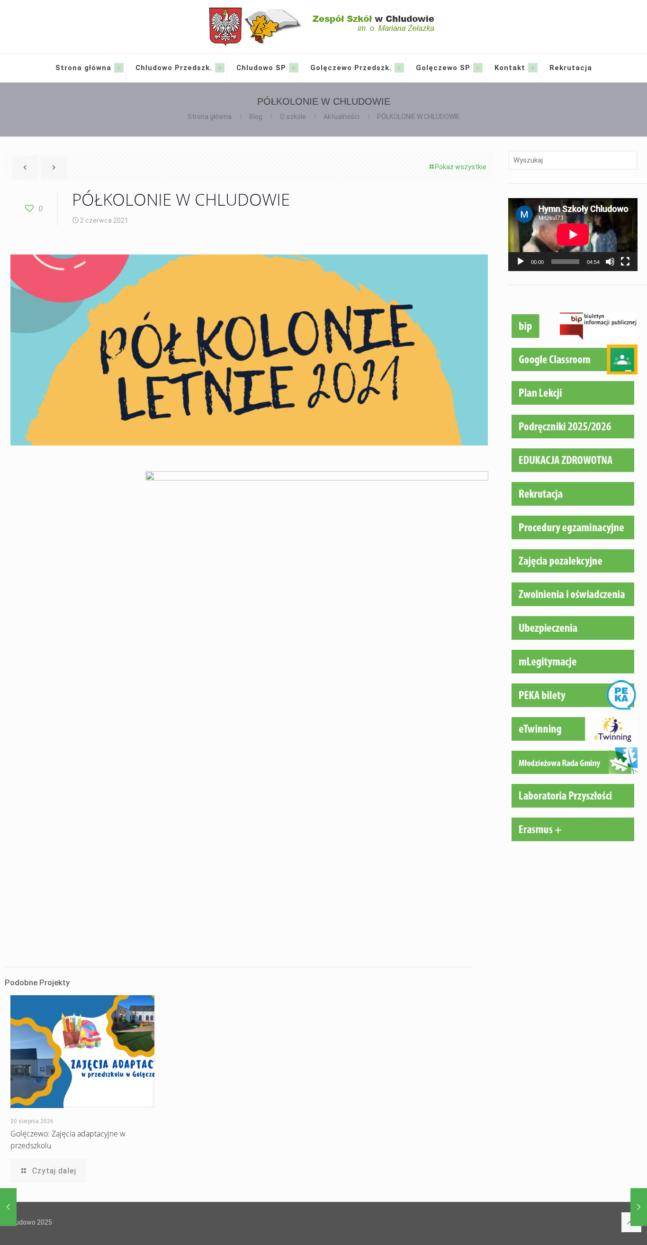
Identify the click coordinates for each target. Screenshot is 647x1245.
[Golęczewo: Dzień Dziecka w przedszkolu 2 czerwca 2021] (638, 1207)
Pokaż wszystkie (460, 167)
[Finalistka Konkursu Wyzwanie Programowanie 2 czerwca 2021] (8, 1207)
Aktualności (341, 116)
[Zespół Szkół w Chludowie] (324, 26)
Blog (255, 116)
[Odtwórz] (520, 261)
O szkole (293, 116)
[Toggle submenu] (119, 68)
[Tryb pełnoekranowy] (625, 261)
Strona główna (210, 116)
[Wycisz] (610, 261)
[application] (573, 234)
